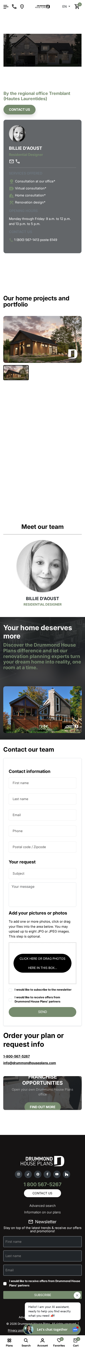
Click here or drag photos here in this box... (42, 963)
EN (65, 6)
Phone (18, 831)
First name (21, 783)
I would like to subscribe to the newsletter (43, 989)
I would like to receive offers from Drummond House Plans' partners (37, 999)
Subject (18, 873)
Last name (20, 799)
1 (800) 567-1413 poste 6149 (35, 240)
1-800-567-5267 (16, 1056)
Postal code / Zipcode (29, 847)
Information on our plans (42, 1212)
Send (42, 1012)
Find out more (42, 1107)
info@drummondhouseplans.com (29, 1063)
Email (17, 815)
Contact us (19, 109)
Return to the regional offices (31, 25)
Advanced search (42, 1206)
